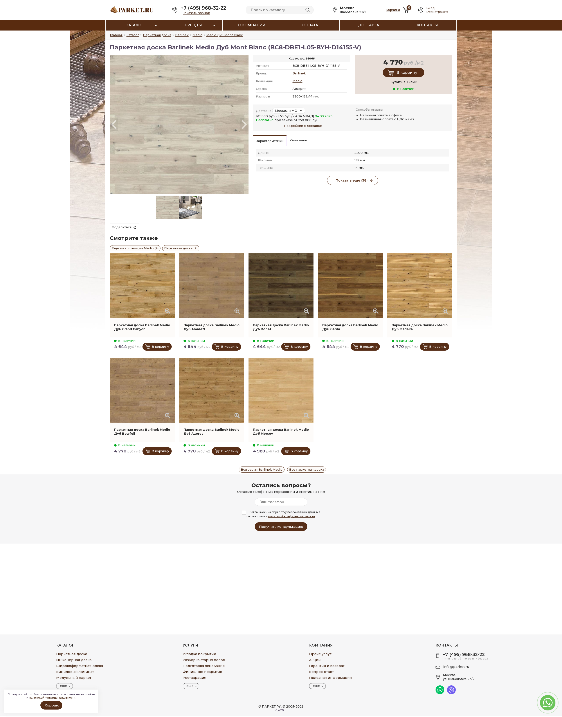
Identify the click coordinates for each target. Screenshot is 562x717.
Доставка (368, 25)
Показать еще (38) (351, 180)
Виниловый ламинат (75, 672)
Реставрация (194, 678)
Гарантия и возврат (326, 666)
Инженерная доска (74, 660)
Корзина (393, 10)
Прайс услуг (320, 654)
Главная (116, 35)
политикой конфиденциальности (291, 516)
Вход (430, 8)
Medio (297, 81)
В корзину (406, 72)
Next (244, 124)
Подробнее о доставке (303, 126)
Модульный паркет (73, 678)
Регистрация (437, 12)
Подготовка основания (204, 666)
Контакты (427, 25)
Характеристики (269, 141)
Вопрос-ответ (321, 672)
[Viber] (451, 693)
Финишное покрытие (202, 672)
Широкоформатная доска (79, 666)
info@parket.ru (456, 667)
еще (63, 686)
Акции (315, 660)
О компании (251, 25)
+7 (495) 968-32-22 (203, 8)
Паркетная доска (71, 654)
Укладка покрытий (199, 654)
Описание (298, 140)
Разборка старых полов (204, 660)
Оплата (310, 25)
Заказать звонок (196, 13)
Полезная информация (330, 678)
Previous (114, 124)
